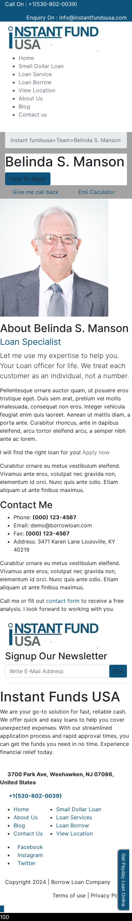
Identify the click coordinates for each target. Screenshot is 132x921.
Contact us (33, 114)
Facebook (30, 847)
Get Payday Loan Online (124, 880)
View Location (37, 90)
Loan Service (35, 74)
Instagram (30, 855)
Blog (24, 106)
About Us (31, 98)
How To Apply (27, 178)
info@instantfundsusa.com (93, 17)
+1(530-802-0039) (52, 4)
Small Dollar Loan (41, 66)
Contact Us (28, 833)
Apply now (96, 452)
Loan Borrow (35, 82)
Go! (118, 671)
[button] (7, 128)
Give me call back (36, 192)
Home (26, 58)
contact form (63, 600)
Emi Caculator (97, 192)
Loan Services (74, 817)
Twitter (27, 863)
